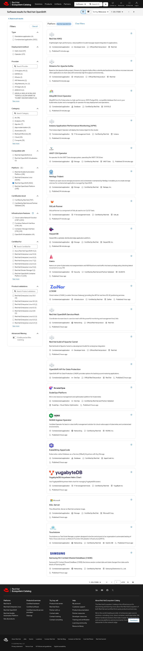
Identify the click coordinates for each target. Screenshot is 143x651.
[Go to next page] (134, 12)
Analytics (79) (20, 121)
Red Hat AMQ (55, 38)
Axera (52, 261)
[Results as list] (83, 12)
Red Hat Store (54, 607)
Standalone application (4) (24, 36)
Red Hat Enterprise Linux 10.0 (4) (25, 297)
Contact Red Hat (49, 639)
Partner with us (54, 610)
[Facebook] (107, 591)
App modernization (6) (23, 127)
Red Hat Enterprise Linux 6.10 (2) (25, 312)
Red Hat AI (7, 604)
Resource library (78, 626)
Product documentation (80, 610)
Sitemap (29, 616)
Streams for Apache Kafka (61, 66)
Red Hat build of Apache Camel (63, 341)
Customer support (78, 607)
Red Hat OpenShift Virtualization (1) (26, 159)
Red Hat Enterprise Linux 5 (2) (25, 267)
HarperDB (53, 233)
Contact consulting (56, 620)
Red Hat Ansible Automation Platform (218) (24, 173)
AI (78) (17, 118)
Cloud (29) (19, 137)
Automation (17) (20, 131)
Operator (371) (20, 54)
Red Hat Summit (101, 639)
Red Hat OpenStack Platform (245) (25, 187)
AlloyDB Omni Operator (60, 96)
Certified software (32, 607)
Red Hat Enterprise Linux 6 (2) (25, 264)
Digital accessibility (60, 646)
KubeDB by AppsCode (59, 450)
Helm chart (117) (20, 51)
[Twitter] (112, 591)
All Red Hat (129, 5)
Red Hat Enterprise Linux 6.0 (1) (26, 304)
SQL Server (54, 505)
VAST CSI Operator (58, 153)
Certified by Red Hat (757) (24, 200)
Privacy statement (17, 646)
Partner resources (78, 613)
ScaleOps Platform (58, 392)
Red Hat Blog (62, 639)
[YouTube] (102, 591)
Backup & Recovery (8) (23, 134)
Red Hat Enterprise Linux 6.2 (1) (26, 316)
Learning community (79, 623)
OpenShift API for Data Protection (65, 369)
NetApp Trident (56, 176)
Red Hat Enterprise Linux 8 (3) (25, 257)
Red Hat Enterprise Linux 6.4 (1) (26, 323)
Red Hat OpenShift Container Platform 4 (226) (25, 275)
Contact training (55, 616)
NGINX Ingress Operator (60, 420)
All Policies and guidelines (43, 646)
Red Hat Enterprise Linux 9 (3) (25, 254)
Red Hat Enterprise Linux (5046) (23, 178)
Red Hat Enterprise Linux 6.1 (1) (25, 308)
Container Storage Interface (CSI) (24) (24, 230)
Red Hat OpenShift (10, 610)
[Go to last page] (133, 582)
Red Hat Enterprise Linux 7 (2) (25, 261)
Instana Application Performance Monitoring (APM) (72, 125)
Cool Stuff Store (88, 639)
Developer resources (79, 616)
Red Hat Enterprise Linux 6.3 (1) (26, 320)
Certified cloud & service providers (34, 611)
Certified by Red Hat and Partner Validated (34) (26, 204)
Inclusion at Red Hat (74, 639)
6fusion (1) (18, 77)
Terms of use (29, 646)
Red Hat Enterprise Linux (12, 607)
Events (31, 639)
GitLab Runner (56, 206)
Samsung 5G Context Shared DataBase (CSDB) (70, 558)
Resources (121, 5)
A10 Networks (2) (21, 80)
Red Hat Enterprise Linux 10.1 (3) (26, 301)
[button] (24, 213)
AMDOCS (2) (19, 90)
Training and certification (80, 620)
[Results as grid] (88, 12)
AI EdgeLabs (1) (20, 87)
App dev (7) (19, 124)
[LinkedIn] (96, 591)
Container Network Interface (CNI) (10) (25, 224)
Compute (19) (20, 140)
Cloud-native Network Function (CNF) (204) (26, 219)
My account (76, 604)
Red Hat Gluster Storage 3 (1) (25, 270)
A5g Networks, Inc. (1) (22, 84)
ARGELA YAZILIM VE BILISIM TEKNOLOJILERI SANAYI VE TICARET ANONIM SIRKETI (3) (26, 95)
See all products (9, 619)
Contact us (112, 5)
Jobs (24, 639)
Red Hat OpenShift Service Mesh (64, 314)
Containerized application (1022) (26, 40)
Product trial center (56, 604)
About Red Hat (16, 639)
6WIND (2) (19, 74)
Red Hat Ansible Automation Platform (11, 614)
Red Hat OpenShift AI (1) (23, 155)
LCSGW (52, 291)
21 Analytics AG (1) (21, 71)
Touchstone (54, 532)
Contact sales (54, 613)
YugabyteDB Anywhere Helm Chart (65, 477)
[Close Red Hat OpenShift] (70, 24)
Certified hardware (32, 604)
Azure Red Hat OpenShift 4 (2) (25, 251)
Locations (39, 639)
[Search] (105, 4)
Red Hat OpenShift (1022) (24, 183)
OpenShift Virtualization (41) (25, 234)
